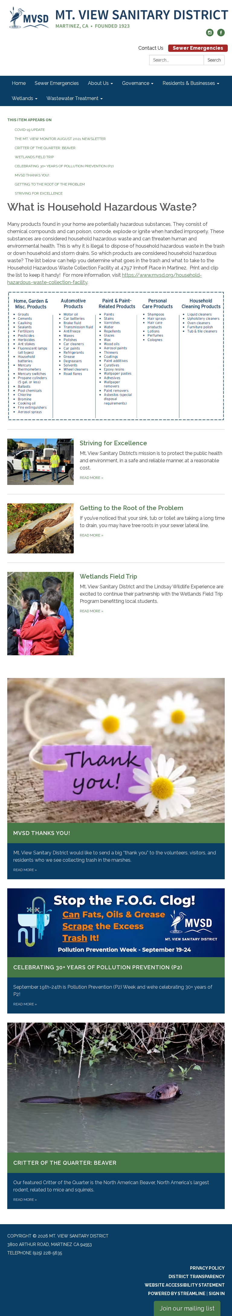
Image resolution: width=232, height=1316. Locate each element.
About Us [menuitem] (98, 83)
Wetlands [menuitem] (22, 98)
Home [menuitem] (19, 83)
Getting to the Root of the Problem (50, 184)
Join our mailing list (187, 1308)
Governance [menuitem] (135, 83)
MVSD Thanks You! (32, 175)
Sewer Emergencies (198, 48)
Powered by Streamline (176, 1293)
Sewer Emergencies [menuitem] (57, 83)
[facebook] (221, 35)
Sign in (217, 1293)
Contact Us (150, 48)
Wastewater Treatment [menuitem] (72, 98)
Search (214, 60)
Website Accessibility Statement (185, 1285)
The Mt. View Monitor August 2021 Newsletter (60, 139)
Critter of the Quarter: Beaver (45, 148)
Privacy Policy (207, 1268)
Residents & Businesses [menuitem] (189, 83)
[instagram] (210, 35)
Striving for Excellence (39, 193)
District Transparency (197, 1276)
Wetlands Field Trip (34, 157)
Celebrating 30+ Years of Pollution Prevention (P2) (64, 166)
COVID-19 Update (30, 130)
